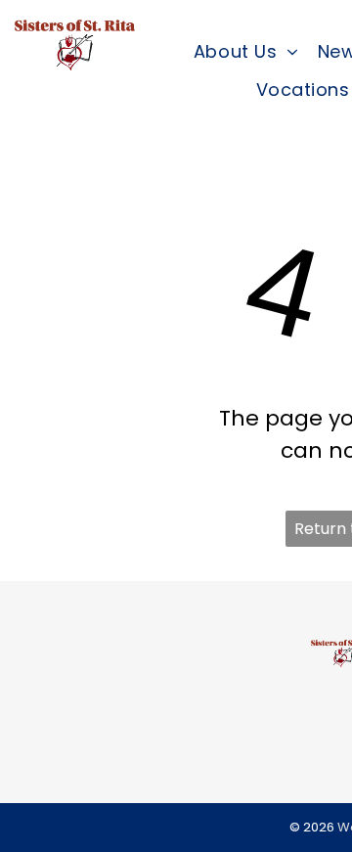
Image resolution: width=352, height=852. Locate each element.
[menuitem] (246, 51)
